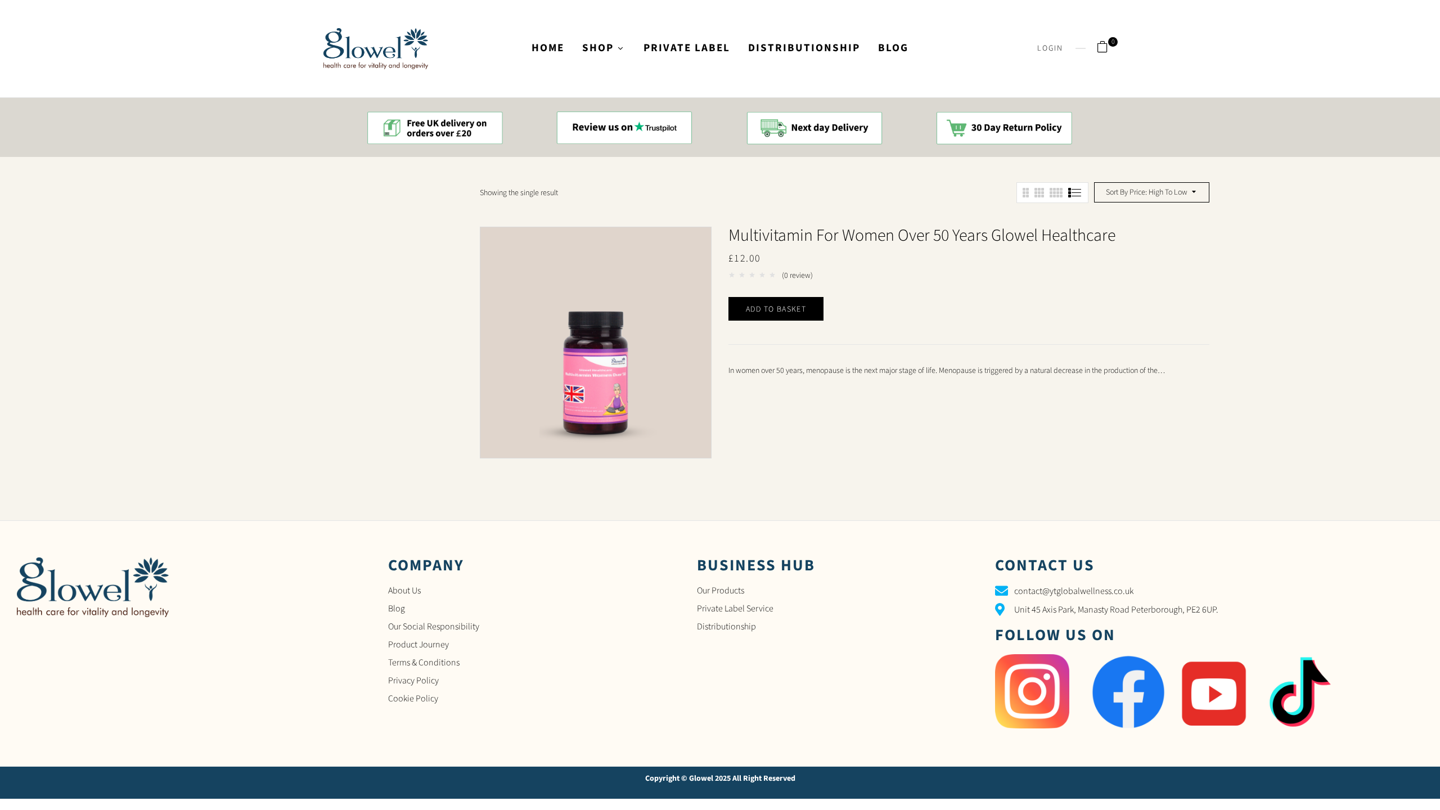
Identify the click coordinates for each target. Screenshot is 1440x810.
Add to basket (776, 309)
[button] (1107, 48)
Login (1050, 48)
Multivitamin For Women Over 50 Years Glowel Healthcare (921, 235)
